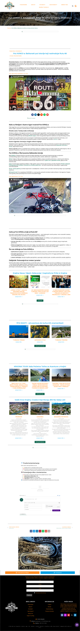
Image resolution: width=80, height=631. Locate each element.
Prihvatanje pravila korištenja (40, 592)
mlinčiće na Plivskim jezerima (32, 165)
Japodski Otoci (40, 340)
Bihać (10, 159)
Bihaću (56, 139)
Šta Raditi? (42, 4)
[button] (73, 6)
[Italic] (26, 502)
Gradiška (40, 417)
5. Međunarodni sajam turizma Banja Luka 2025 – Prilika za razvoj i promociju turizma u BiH (61, 292)
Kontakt (49, 606)
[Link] (34, 502)
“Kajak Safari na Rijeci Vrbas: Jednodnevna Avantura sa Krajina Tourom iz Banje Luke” (40, 386)
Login (59, 495)
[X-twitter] (71, 615)
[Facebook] (62, 615)
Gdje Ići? (33, 4)
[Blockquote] (33, 502)
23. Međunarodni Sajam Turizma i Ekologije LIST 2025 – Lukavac (40, 291)
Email (40, 588)
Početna (9, 28)
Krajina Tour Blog (44, 7)
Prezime (40, 584)
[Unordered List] (31, 502)
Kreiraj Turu (64, 4)
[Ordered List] (30, 502)
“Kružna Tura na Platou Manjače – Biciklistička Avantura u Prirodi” (61, 385)
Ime (40, 579)
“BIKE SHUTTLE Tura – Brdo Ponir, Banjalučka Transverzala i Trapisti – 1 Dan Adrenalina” (19, 386)
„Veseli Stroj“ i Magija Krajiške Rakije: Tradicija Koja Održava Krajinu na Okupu (19, 292)
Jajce (10, 164)
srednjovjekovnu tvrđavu (16, 165)
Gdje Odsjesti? (53, 4)
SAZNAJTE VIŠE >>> (18, 296)
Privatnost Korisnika (49, 611)
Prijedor (19, 417)
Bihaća (30, 135)
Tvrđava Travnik (61, 340)
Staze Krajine (23, 4)
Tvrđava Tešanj (19, 340)
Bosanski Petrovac (61, 145)
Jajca (34, 135)
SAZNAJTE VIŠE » (19, 342)
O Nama (49, 604)
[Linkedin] (75, 615)
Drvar (10, 146)
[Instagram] (65, 615)
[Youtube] (68, 615)
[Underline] (28, 502)
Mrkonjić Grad (13, 172)
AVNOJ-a (13, 155)
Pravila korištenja (49, 609)
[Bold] (25, 502)
